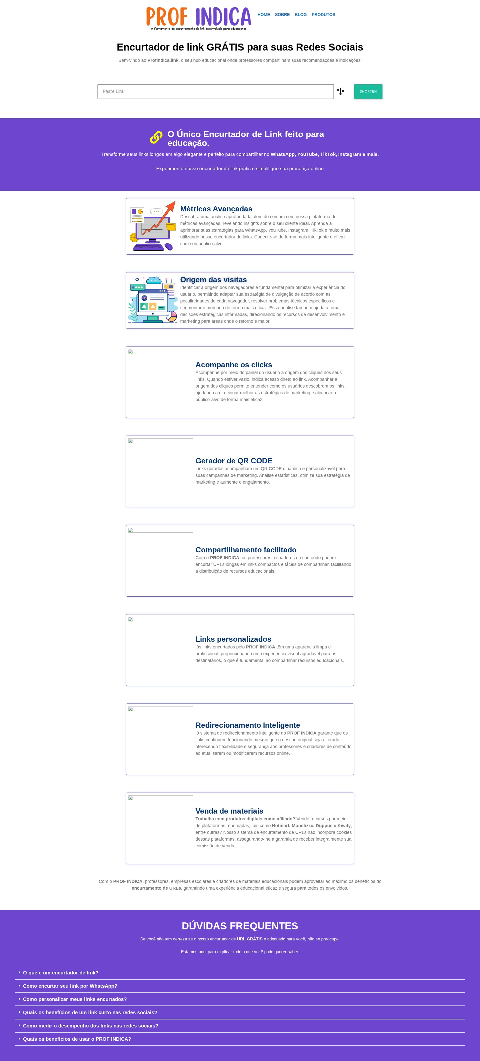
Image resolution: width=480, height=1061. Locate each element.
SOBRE (282, 14)
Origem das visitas (213, 279)
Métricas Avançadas (216, 209)
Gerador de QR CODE (234, 461)
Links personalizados (234, 639)
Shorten (368, 91)
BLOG (301, 14)
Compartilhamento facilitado (246, 550)
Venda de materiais (230, 811)
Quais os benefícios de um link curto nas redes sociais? (90, 1012)
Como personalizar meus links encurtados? (75, 999)
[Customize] (340, 91)
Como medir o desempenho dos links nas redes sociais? (90, 1025)
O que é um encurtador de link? (60, 972)
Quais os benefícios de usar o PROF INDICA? (77, 1039)
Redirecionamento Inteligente (248, 725)
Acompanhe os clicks (234, 365)
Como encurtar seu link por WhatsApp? (70, 986)
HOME (264, 14)
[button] (240, 973)
